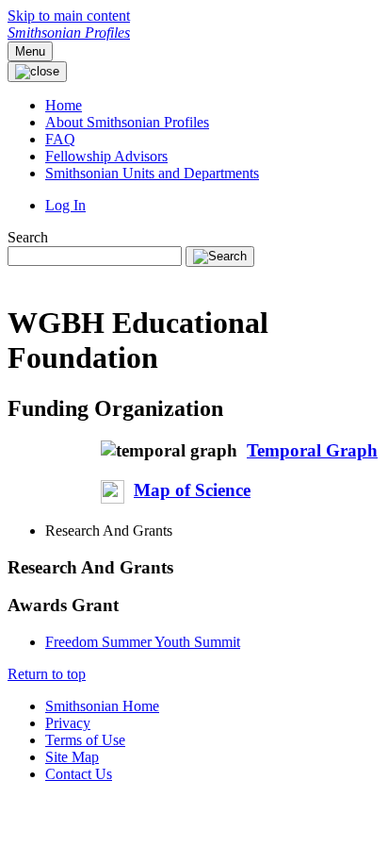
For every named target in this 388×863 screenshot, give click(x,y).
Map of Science (192, 490)
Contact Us (78, 774)
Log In (65, 205)
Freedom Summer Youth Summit (142, 642)
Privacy (67, 723)
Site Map (72, 757)
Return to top (47, 674)
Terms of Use (85, 740)
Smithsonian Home (102, 706)
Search (28, 237)
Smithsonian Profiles (69, 33)
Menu (30, 51)
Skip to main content (69, 16)
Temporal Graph (312, 450)
